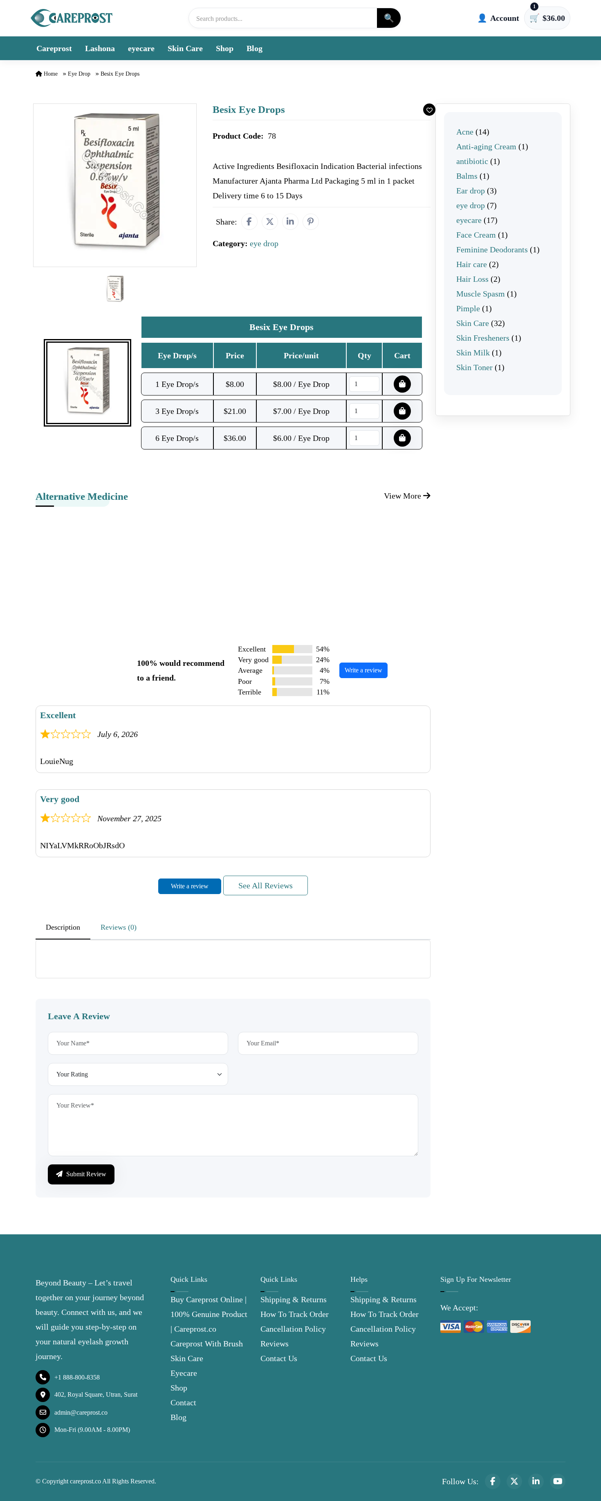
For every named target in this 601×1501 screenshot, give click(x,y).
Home (50, 74)
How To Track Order (294, 1314)
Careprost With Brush (206, 1343)
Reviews (274, 1343)
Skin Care (185, 48)
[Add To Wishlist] (429, 109)
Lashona (100, 48)
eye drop (79, 74)
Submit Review (85, 1174)
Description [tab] (63, 927)
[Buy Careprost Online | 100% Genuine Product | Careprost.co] (71, 18)
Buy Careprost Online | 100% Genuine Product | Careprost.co (208, 1314)
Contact (183, 1402)
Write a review (363, 670)
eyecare (141, 48)
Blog (254, 48)
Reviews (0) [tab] (119, 927)
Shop (224, 48)
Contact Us (278, 1358)
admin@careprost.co (81, 1412)
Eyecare (183, 1372)
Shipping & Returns (293, 1299)
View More (403, 495)
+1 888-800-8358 (77, 1377)
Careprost (54, 48)
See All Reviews (265, 885)
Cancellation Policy (293, 1328)
